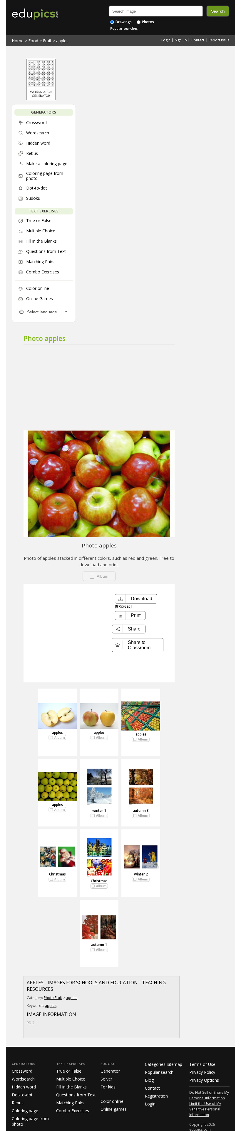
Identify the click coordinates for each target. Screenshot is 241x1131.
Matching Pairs (70, 1102)
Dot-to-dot (22, 1095)
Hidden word (24, 1087)
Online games (114, 1109)
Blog (149, 1080)
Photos (147, 21)
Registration (156, 1096)
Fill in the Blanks (71, 1087)
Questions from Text (76, 1095)
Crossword (22, 1071)
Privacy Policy (202, 1072)
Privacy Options (204, 1080)
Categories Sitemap (163, 1064)
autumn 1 (99, 944)
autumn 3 (141, 810)
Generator (110, 1071)
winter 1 (99, 810)
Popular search (159, 1072)
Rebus (18, 1102)
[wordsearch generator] (41, 99)
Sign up (181, 40)
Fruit (47, 40)
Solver (106, 1079)
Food (33, 40)
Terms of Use (202, 1064)
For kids (108, 1087)
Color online (112, 1101)
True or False (68, 1071)
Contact (197, 40)
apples (62, 40)
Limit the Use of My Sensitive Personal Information (205, 1109)
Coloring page (25, 1110)
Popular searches (124, 28)
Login (165, 40)
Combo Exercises (72, 1110)
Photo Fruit (53, 997)
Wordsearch (23, 1079)
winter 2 (141, 874)
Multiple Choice (70, 1079)
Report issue (219, 40)
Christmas (57, 874)
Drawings (123, 21)
